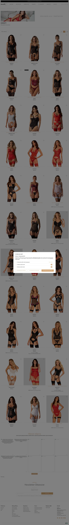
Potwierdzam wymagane (34, 270)
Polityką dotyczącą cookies (36, 257)
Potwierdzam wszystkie (47, 270)
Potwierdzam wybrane (21, 270)
